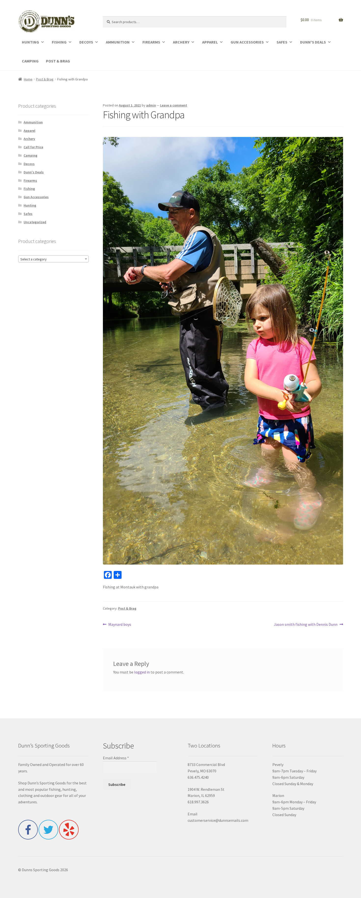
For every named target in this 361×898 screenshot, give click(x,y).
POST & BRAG (58, 61)
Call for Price (33, 147)
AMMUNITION (118, 42)
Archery (29, 138)
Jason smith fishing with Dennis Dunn (305, 625)
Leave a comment (173, 105)
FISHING (59, 42)
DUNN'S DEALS (313, 42)
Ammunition (33, 122)
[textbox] (53, 259)
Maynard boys (119, 625)
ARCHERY (181, 42)
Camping (30, 155)
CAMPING (30, 61)
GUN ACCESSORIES (247, 42)
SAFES (282, 42)
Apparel (29, 130)
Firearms (30, 180)
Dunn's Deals (34, 172)
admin (151, 105)
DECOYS (86, 42)
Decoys (29, 164)
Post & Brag (45, 79)
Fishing (29, 188)
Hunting (30, 205)
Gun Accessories (36, 197)
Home (28, 79)
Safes (28, 213)
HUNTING (30, 42)
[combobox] (53, 258)
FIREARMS (151, 42)
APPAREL (210, 42)
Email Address (116, 757)
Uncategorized (35, 222)
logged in (142, 672)
